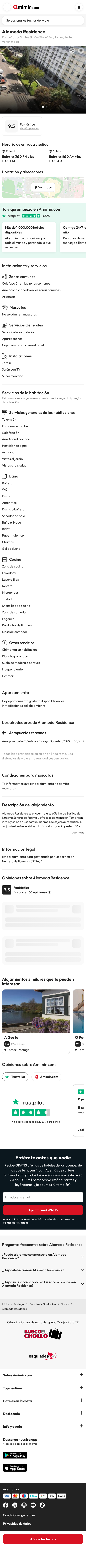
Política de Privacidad (16, 1222)
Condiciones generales (19, 1515)
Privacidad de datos (17, 1523)
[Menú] (7, 7)
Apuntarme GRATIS (43, 1210)
